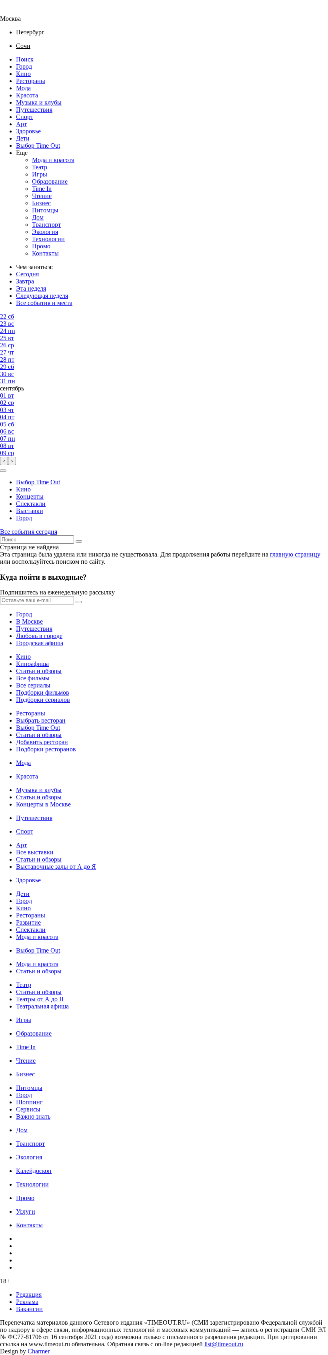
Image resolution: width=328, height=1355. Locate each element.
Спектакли (31, 503)
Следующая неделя (42, 295)
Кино (23, 73)
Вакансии (29, 1308)
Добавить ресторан (42, 742)
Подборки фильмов (42, 692)
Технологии (48, 239)
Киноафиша (32, 663)
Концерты (30, 496)
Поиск (25, 59)
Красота (27, 95)
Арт (21, 124)
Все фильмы (33, 678)
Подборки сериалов (43, 699)
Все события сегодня (28, 531)
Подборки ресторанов (46, 749)
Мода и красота (53, 159)
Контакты (45, 253)
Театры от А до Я (40, 999)
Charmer (39, 1351)
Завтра (25, 281)
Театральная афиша (42, 1006)
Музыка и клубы (39, 102)
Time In (42, 188)
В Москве (29, 621)
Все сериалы (33, 685)
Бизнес (41, 203)
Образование (50, 181)
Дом (38, 217)
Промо (41, 246)
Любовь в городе (39, 635)
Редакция (29, 1294)
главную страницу (295, 554)
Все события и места (44, 302)
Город (24, 66)
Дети (23, 138)
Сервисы (28, 1109)
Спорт (24, 116)
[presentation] (4, 461)
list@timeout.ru (223, 1344)
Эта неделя (31, 288)
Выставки (29, 510)
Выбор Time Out (38, 145)
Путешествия (34, 109)
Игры (39, 174)
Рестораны (30, 80)
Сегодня (27, 274)
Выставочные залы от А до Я (56, 866)
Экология (45, 231)
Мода (23, 88)
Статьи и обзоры (39, 671)
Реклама (27, 1301)
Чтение (42, 195)
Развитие (28, 922)
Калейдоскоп (34, 1170)
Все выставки (35, 852)
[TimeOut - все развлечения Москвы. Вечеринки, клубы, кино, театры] (17, 11)
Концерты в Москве (43, 804)
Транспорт (46, 224)
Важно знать (33, 1116)
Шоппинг (29, 1102)
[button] (3, 470)
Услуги (25, 1211)
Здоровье (28, 131)
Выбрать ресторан (41, 720)
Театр (39, 167)
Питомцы (45, 210)
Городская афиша (39, 643)
